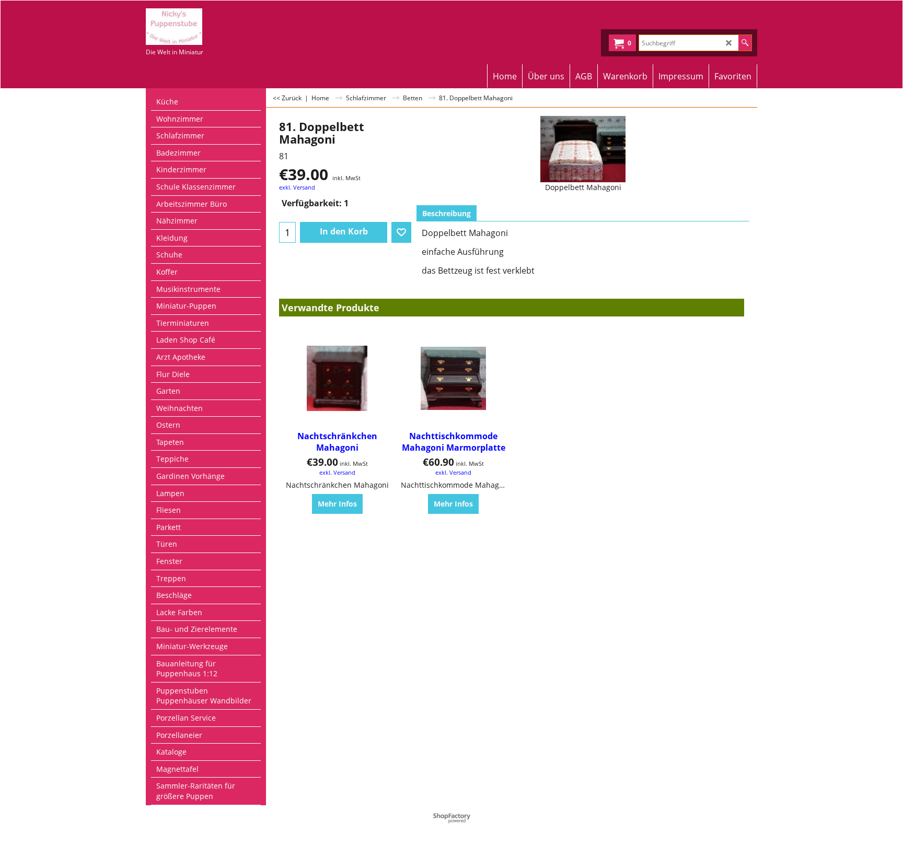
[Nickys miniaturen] (237, 26)
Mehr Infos (337, 504)
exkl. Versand (297, 187)
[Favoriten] (401, 232)
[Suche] (744, 43)
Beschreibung (446, 213)
